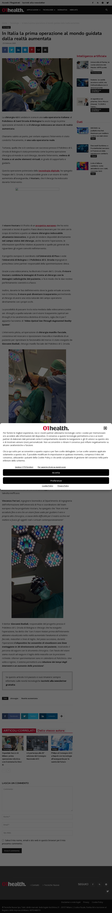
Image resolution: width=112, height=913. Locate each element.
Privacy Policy (63, 486)
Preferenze (56, 480)
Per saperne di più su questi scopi (52, 467)
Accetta (56, 472)
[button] (105, 428)
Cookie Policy (47, 486)
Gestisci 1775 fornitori (24, 467)
